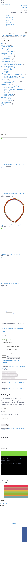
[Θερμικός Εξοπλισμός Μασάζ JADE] (14, 257)
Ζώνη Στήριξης (8, 100)
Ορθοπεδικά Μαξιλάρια (7, 61)
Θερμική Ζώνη (8, 99)
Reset (14, 523)
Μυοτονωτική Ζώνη (6, 59)
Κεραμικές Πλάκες (9, 87)
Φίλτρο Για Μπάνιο (6, 104)
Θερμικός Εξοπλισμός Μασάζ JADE (10, 283)
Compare (4, 362)
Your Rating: (4, 414)
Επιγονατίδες (4, 79)
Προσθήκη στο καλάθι (13, 358)
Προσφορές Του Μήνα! (7, 46)
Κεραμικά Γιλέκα (5, 73)
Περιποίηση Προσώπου (10, 68)
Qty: (8, 356)
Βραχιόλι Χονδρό (9, 94)
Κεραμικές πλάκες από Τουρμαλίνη (10, 254)
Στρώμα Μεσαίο (8, 56)
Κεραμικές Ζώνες (5, 97)
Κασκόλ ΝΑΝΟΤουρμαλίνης (11, 86)
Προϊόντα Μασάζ (5, 102)
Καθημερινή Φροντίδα (7, 66)
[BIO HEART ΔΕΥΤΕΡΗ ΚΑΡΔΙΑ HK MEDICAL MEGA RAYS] (16, 316)
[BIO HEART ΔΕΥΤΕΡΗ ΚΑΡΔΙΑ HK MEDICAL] (14, 298)
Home (2, 35)
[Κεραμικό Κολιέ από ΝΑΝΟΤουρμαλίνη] (14, 223)
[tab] (9, 372)
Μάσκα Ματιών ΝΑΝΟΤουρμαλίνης (13, 89)
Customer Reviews (8, 378)
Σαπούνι (6, 71)
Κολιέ (5, 92)
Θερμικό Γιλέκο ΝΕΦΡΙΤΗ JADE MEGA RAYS (13, 164)
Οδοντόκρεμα (8, 69)
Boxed (5, 504)
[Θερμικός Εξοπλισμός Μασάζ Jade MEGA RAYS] (14, 167)
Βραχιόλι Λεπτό (8, 95)
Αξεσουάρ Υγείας (5, 84)
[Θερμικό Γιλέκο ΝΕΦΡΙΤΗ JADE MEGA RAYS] (14, 138)
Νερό (2, 43)
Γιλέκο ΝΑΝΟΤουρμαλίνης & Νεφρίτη (14, 77)
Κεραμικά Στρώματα (6, 53)
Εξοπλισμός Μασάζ (11, 35)
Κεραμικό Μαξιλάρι (9, 63)
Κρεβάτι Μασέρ (8, 50)
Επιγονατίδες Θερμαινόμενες (12, 81)
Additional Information (9, 375)
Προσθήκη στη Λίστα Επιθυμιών (10, 360)
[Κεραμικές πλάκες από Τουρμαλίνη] (14, 228)
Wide (1, 504)
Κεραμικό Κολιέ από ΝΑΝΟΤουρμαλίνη (11, 225)
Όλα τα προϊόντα (5, 45)
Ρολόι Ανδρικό (8, 91)
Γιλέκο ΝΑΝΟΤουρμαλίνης (11, 76)
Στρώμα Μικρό (8, 58)
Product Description (9, 372)
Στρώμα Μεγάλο (8, 55)
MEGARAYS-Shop (16, 458)
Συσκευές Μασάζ (21, 35)
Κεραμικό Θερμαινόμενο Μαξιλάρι (13, 64)
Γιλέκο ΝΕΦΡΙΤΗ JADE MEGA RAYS (14, 74)
